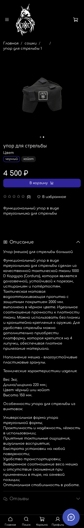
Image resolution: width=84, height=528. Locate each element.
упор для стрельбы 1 (22, 49)
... (45, 43)
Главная (11, 43)
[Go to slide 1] (40, 137)
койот (28, 159)
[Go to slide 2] (43, 137)
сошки (31, 43)
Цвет (8, 153)
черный (11, 159)
